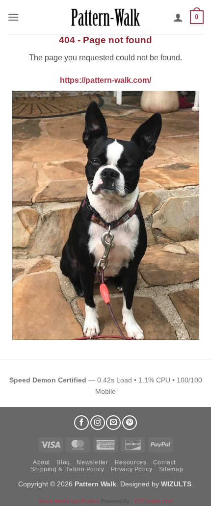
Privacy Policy (132, 469)
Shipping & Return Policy (67, 469)
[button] (13, 17)
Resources (131, 462)
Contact (164, 462)
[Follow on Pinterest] (129, 422)
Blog (63, 462)
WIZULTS (176, 484)
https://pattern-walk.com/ (105, 80)
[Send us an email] (113, 422)
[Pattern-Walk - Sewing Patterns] (105, 17)
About (41, 462)
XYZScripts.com (153, 501)
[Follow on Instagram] (97, 422)
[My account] (178, 17)
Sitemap (171, 469)
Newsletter (92, 462)
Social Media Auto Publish (69, 501)
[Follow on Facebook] (81, 422)
